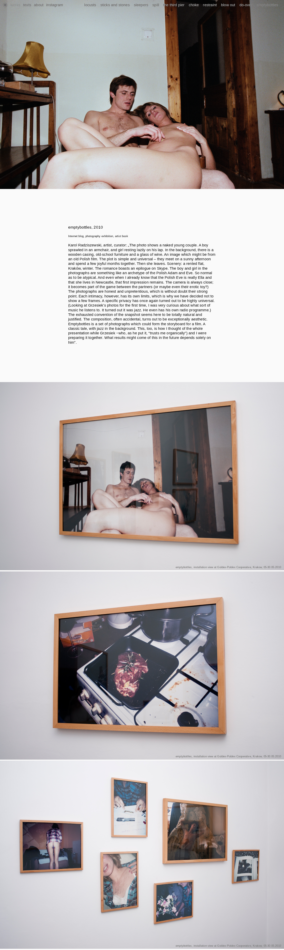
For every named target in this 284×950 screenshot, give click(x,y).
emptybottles (267, 5)
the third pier (174, 5)
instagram (54, 5)
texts (27, 5)
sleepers (141, 5)
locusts (90, 5)
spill (155, 5)
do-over (246, 5)
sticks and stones (115, 5)
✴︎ (5, 5)
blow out (228, 5)
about (38, 5)
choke (194, 5)
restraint (210, 5)
